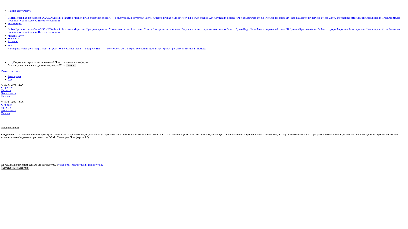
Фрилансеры (15, 23)
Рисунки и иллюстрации (195, 17)
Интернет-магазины (49, 20)
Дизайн (57, 17)
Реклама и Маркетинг (74, 17)
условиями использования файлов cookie (80, 164)
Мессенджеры (329, 17)
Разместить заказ (10, 71)
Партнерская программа (169, 48)
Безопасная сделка (146, 48)
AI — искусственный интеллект (126, 17)
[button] (11, 15)
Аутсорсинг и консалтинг (167, 17)
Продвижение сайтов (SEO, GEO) (34, 17)
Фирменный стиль (275, 17)
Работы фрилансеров (123, 48)
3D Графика (292, 17)
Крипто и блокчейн (310, 17)
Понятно (71, 65)
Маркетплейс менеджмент (351, 17)
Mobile (261, 17)
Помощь (201, 48)
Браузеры (32, 20)
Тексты (148, 17)
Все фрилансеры (32, 48)
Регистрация (14, 76)
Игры (385, 17)
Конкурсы (13, 38)
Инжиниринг (374, 17)
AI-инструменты (91, 48)
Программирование (97, 17)
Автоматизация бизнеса (222, 17)
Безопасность (8, 93)
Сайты (11, 17)
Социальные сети (17, 20)
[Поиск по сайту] (10, 57)
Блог (109, 48)
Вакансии (13, 41)
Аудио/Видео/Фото (246, 17)
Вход (10, 79)
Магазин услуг (16, 35)
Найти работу (15, 48)
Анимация (394, 17)
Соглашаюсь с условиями (15, 168)
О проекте (6, 87)
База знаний (189, 48)
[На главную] (4, 5)
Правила (6, 90)
